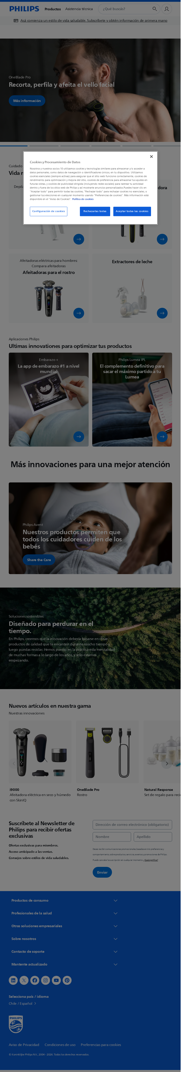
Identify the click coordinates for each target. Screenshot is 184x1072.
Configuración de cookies (48, 211)
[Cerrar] (151, 157)
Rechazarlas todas (95, 211)
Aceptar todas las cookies (132, 211)
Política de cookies (83, 199)
